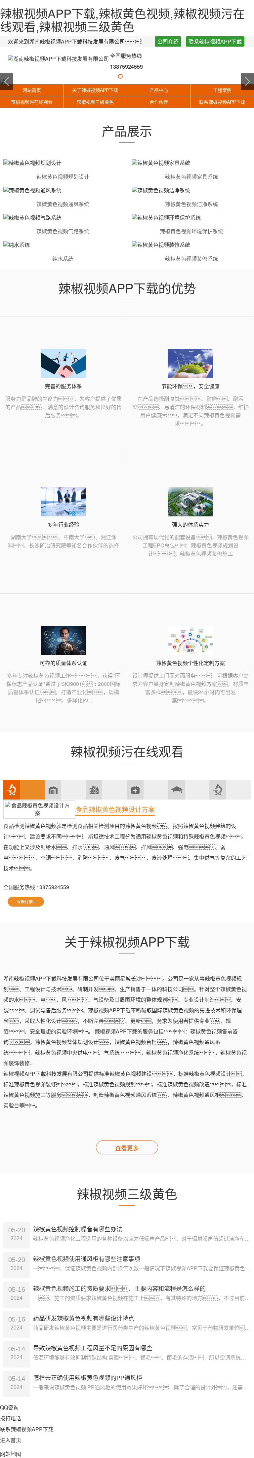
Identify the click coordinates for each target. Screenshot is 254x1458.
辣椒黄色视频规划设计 (62, 176)
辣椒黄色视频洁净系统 (191, 204)
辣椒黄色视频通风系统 (62, 204)
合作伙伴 (158, 101)
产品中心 (158, 90)
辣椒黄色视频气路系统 (62, 231)
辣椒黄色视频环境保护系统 (191, 231)
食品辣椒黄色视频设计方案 (115, 809)
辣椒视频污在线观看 (32, 101)
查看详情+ (26, 902)
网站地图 (10, 1454)
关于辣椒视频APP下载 (95, 90)
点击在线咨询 (67, 902)
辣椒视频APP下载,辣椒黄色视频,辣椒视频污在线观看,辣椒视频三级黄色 (122, 20)
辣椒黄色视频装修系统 (191, 258)
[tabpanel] (127, 81)
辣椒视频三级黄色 (95, 101)
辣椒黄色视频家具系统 (191, 176)
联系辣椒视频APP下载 (215, 41)
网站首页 (31, 90)
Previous (6, 81)
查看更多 (127, 1147)
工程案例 (222, 90)
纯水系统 (62, 258)
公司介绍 (168, 41)
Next (247, 81)
